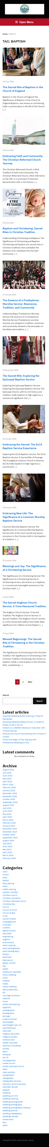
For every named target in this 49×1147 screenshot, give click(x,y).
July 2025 (7, 808)
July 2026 (7, 772)
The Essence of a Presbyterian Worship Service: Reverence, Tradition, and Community (21, 303)
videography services (12, 1081)
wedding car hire (10, 1096)
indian (5, 983)
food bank (7, 957)
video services (9, 1072)
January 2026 (9, 790)
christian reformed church (14, 901)
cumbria (6, 927)
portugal (6, 1016)
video (5, 1069)
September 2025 (10, 802)
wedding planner (10, 1110)
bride (5, 886)
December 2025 (10, 793)
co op (5, 916)
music (5, 1001)
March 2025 (8, 820)
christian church (10, 895)
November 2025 (10, 796)
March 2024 (8, 855)
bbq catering (8, 883)
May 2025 (7, 814)
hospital (6, 980)
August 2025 (8, 805)
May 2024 (7, 849)
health (5, 969)
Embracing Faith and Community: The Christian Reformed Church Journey (23, 159)
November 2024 (10, 831)
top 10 (5, 1057)
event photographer (11, 948)
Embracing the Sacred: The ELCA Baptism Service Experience (22, 446)
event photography (11, 951)
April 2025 (7, 817)
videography (8, 1078)
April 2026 (7, 781)
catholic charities (10, 892)
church (6, 907)
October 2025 (9, 799)
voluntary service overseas (14, 1084)
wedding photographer (13, 1101)
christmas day (9, 904)
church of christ (10, 910)
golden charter (9, 963)
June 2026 (7, 775)
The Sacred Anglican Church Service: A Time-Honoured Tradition (24, 604)
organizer (7, 1007)
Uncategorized (9, 1060)
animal (6, 874)
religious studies (10, 1037)
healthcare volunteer (12, 972)
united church (9, 1063)
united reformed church (13, 1066)
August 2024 (8, 840)
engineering (8, 936)
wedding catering (10, 1098)
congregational (9, 921)
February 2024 (9, 858)
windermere (8, 1119)
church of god (9, 913)
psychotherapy (9, 1028)
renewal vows (9, 1039)
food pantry (8, 960)
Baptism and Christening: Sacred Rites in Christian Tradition (22, 230)
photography (8, 1013)
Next (30, 682)
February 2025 (9, 823)
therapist (7, 1054)
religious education (11, 1034)
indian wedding (9, 986)
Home (5, 34)
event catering (9, 945)
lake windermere (10, 989)
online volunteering (11, 1004)
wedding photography (12, 1104)
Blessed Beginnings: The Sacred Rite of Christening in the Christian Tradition (24, 642)
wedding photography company (17, 1107)
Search (6, 695)
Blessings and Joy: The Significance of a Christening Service (24, 568)
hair (4, 966)
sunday (6, 1048)
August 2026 (8, 769)
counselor (7, 924)
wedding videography (12, 1113)
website (6, 1090)
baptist (6, 880)
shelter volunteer (10, 1042)
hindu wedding (9, 975)
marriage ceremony (11, 995)
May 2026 (7, 778)
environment (8, 942)
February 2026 (9, 787)
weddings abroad (10, 1116)
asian (5, 877)
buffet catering (9, 889)
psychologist (8, 1022)
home (5, 978)
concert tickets (9, 919)
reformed (7, 1031)
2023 (5, 871)
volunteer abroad (10, 1087)
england (6, 939)
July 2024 (7, 843)
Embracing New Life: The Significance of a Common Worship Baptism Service (24, 516)
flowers (6, 954)
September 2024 (10, 837)
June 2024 (7, 846)
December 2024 (10, 828)
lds (4, 992)
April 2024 (7, 852)
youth (5, 1125)
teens (5, 1051)
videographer (8, 1075)
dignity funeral (9, 930)
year (4, 1122)
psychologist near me (12, 1025)
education (7, 933)
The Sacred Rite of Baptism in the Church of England (23, 89)
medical (6, 998)
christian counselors (12, 898)
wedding (6, 1093)
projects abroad (10, 1019)
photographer (9, 1010)
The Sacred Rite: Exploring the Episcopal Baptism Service (21, 377)
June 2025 (7, 811)
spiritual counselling (12, 1045)
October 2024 (9, 834)
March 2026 (8, 784)
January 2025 (9, 826)
